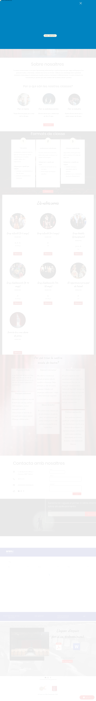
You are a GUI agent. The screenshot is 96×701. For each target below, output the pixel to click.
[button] (81, 3)
